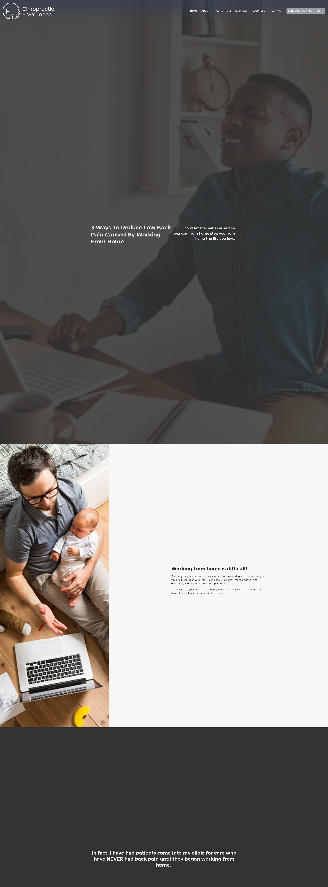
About (205, 11)
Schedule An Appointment (306, 11)
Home (194, 11)
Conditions (224, 11)
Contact (277, 11)
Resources (258, 11)
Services (241, 11)
